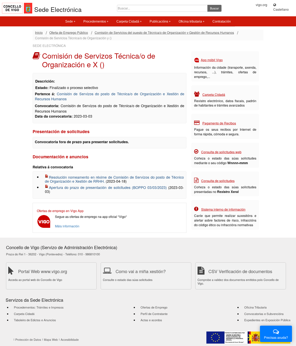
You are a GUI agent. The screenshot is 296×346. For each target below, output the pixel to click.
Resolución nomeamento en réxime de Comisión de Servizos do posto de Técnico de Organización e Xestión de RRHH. (114, 179)
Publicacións (159, 21)
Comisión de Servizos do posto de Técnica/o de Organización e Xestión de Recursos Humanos (109, 96)
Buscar (214, 8)
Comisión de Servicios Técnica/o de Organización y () (73, 38)
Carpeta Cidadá (127, 21)
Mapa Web (51, 340)
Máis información (67, 226)
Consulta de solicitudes (218, 180)
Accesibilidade (70, 340)
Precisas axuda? (276, 337)
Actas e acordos (151, 320)
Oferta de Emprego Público (68, 32)
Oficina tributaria (190, 21)
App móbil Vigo (212, 60)
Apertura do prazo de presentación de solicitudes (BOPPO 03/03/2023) (108, 187)
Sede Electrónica (58, 9)
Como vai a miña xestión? (141, 271)
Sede (69, 21)
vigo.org (261, 5)
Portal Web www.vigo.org (42, 271)
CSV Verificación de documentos (240, 271)
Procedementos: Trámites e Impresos (39, 307)
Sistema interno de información (223, 209)
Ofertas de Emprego (154, 307)
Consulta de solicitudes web (221, 152)
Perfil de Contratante (154, 314)
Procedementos (94, 21)
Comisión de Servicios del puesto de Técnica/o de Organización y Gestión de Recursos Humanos (164, 32)
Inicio (39, 32)
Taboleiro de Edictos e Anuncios (35, 320)
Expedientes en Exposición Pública (267, 320)
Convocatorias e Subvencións (264, 314)
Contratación (221, 21)
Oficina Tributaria (255, 307)
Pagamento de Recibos (219, 123)
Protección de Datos (28, 340)
